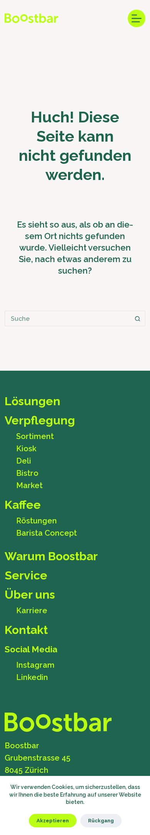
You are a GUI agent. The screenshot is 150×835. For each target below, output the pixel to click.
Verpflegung (40, 420)
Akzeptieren (53, 820)
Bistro (27, 473)
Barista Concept (46, 533)
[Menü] (136, 18)
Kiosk (26, 448)
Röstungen (36, 520)
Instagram (35, 665)
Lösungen (32, 401)
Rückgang (101, 820)
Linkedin (32, 677)
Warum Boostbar (51, 556)
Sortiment (35, 436)
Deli (23, 460)
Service (26, 575)
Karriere (31, 610)
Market (29, 485)
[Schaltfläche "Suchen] (137, 318)
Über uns (30, 595)
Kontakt (26, 630)
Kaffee (23, 505)
